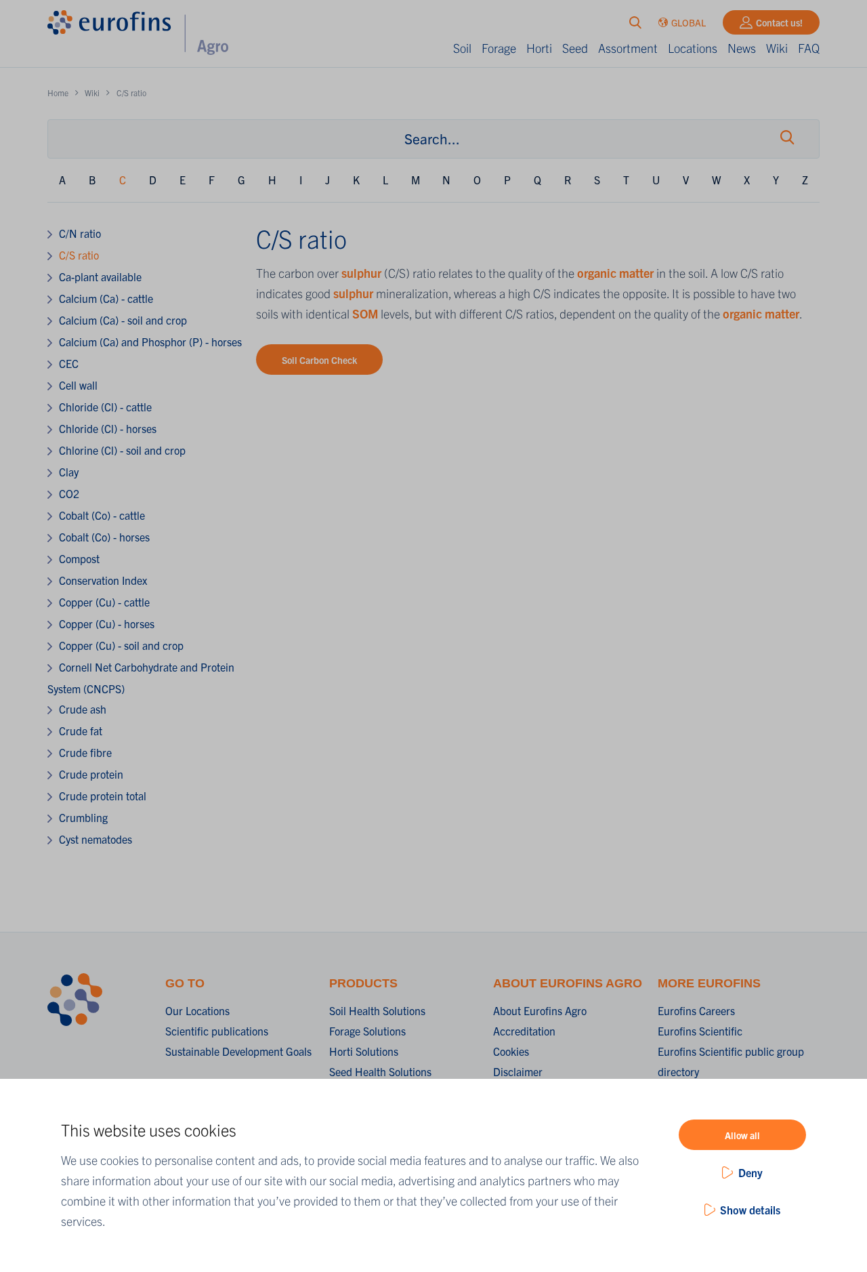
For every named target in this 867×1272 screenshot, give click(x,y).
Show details (750, 1209)
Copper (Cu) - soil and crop (121, 645)
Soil (462, 48)
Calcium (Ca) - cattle (106, 298)
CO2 (69, 493)
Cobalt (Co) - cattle (102, 515)
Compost (79, 558)
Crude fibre (85, 752)
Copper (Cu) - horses (106, 623)
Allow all (742, 1135)
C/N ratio (80, 233)
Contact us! (779, 22)
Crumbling (83, 817)
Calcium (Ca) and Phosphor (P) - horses (150, 341)
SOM (366, 313)
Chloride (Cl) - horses (107, 428)
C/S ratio (79, 255)
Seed (575, 48)
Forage (499, 48)
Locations (692, 48)
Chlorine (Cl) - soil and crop (122, 450)
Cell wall (78, 385)
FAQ (809, 48)
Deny (750, 1172)
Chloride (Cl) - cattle (105, 406)
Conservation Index (103, 580)
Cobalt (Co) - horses (104, 536)
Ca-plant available (100, 276)
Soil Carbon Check (319, 360)
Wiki (777, 48)
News (741, 48)
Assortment (628, 48)
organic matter (615, 273)
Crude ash (82, 709)
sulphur (362, 273)
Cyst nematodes (95, 839)
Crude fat (80, 730)
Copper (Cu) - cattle (104, 602)
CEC (69, 363)
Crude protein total (102, 795)
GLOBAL (688, 22)
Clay (69, 471)
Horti (539, 48)
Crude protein (91, 774)
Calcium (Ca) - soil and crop (123, 320)
